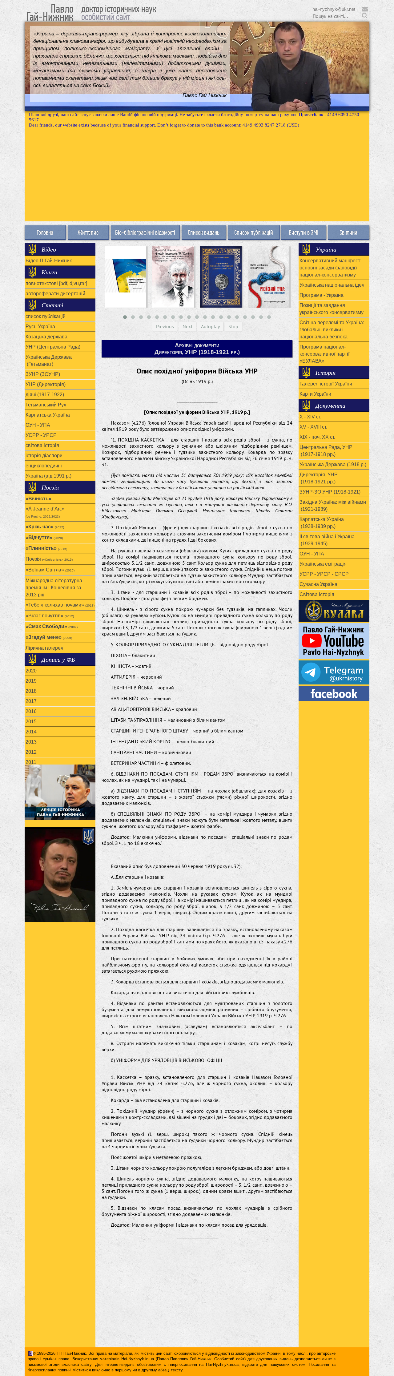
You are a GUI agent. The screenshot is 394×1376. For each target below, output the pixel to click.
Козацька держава (46, 336)
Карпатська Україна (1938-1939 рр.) (322, 523)
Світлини (348, 232)
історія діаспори (44, 455)
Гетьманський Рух (46, 404)
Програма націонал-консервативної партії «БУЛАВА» (324, 354)
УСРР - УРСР (41, 435)
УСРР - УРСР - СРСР (324, 574)
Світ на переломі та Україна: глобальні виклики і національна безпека (332, 329)
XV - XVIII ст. (313, 427)
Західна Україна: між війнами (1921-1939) (333, 505)
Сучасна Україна (318, 584)
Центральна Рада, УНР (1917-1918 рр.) (326, 451)
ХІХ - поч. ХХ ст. (317, 437)
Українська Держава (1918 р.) (333, 464)
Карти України (315, 394)
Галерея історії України (326, 383)
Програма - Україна (322, 295)
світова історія (42, 445)
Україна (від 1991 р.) (48, 475)
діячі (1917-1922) (45, 394)
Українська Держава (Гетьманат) (49, 360)
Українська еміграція (323, 564)
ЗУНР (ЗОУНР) (43, 374)
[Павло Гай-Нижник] (334, 693)
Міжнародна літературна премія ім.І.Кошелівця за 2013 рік (54, 587)
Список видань (203, 232)
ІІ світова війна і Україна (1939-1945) (327, 540)
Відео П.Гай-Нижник (49, 260)
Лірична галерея (44, 648)
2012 (31, 752)
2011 (31, 762)
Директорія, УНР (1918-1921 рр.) (319, 478)
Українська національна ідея (332, 285)
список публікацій (46, 316)
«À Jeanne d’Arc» (45, 512)
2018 (31, 691)
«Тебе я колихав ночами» (60, 604)
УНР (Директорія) (46, 384)
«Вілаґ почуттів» (50, 615)
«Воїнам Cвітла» (50, 569)
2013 (31, 741)
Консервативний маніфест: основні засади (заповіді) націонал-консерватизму (330, 267)
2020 (31, 670)
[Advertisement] (197, 174)
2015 (31, 721)
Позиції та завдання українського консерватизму (332, 309)
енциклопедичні (44, 465)
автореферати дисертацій (55, 293)
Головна (45, 232)
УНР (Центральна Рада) (53, 346)
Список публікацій (253, 232)
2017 (31, 701)
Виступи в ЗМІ (303, 232)
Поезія (49, 559)
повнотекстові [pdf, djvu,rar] (56, 283)
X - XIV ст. (310, 416)
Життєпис (88, 232)
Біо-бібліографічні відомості (145, 232)
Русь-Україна (40, 326)
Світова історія (317, 594)
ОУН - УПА (38, 425)
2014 (31, 731)
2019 (31, 681)
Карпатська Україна (48, 415)
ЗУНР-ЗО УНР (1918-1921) (330, 491)
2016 (31, 711)
